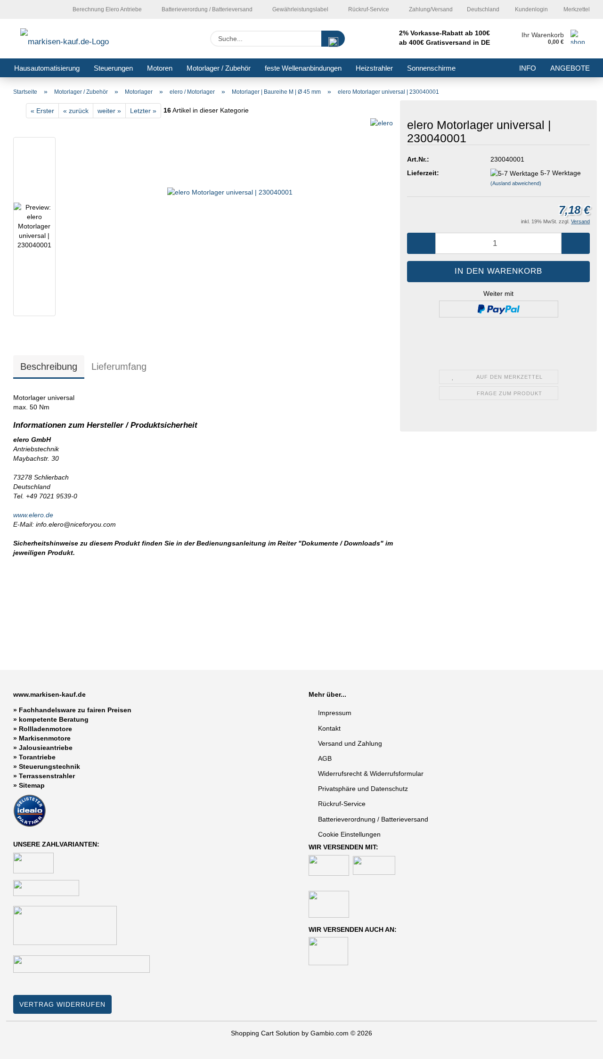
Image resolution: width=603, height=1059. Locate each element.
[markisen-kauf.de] (78, 38)
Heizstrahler (374, 68)
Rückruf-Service (368, 9)
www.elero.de (33, 515)
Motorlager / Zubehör (219, 68)
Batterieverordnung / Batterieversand (373, 819)
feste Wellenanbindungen (303, 68)
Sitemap (32, 785)
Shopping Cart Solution (265, 1033)
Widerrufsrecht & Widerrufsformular (371, 773)
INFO (527, 68)
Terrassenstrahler (47, 776)
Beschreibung (48, 366)
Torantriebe (37, 757)
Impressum (334, 713)
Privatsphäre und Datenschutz (363, 788)
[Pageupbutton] (577, 1045)
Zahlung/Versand (430, 9)
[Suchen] (333, 39)
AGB (325, 758)
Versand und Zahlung (350, 743)
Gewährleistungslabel (299, 9)
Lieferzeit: (423, 173)
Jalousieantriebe (46, 747)
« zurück (76, 110)
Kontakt (329, 728)
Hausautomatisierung (47, 68)
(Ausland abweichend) (515, 183)
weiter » (109, 110)
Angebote (570, 68)
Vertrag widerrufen (62, 1004)
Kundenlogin (530, 9)
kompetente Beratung (54, 719)
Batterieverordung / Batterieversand (206, 9)
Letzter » (143, 110)
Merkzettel (576, 9)
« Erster (42, 110)
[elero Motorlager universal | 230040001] (230, 228)
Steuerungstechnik (49, 766)
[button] (421, 243)
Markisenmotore (45, 738)
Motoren (159, 68)
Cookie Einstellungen (349, 834)
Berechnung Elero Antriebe (106, 9)
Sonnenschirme (431, 68)
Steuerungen (113, 68)
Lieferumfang (119, 366)
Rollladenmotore (45, 729)
